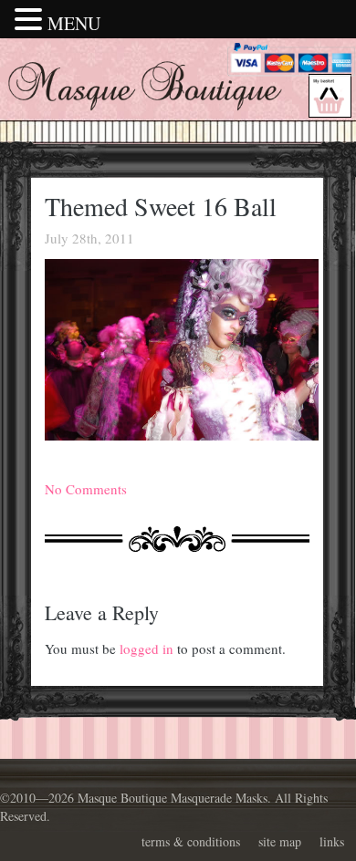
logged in (146, 648)
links (331, 841)
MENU (73, 23)
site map (279, 841)
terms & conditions (190, 841)
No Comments (86, 489)
